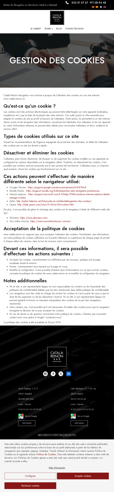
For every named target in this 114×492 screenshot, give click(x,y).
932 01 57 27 (80, 3)
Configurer (30, 476)
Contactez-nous (74, 28)
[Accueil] (57, 17)
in (68, 374)
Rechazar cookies (30, 485)
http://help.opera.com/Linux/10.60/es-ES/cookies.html (45, 204)
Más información (57, 467)
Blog (59, 28)
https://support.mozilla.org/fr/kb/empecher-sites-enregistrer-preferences (63, 191)
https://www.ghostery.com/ (34, 218)
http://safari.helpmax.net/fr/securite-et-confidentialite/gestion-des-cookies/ (54, 201)
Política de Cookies (46, 454)
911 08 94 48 (98, 3)
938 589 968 (27, 399)
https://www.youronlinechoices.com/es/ (50, 221)
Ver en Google (31, 416)
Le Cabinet (35, 28)
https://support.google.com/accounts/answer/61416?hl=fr (57, 187)
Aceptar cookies (83, 476)
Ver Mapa (26, 423)
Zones (48, 28)
